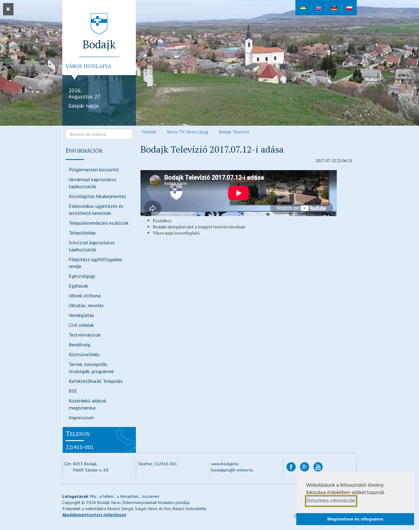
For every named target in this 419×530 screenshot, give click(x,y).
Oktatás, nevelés (86, 305)
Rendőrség (79, 344)
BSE (73, 391)
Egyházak (78, 286)
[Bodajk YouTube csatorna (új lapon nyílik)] (318, 466)
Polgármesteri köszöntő (94, 169)
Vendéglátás (81, 315)
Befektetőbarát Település (96, 381)
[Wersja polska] (349, 8)
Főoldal (149, 132)
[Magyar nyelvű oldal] (303, 8)
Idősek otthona (85, 295)
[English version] (318, 8)
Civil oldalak (81, 325)
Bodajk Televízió (234, 132)
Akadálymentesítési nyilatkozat (94, 514)
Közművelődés (84, 354)
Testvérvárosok (85, 335)
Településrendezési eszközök (99, 223)
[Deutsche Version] (333, 8)
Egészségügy (82, 276)
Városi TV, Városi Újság (187, 132)
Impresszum (81, 417)
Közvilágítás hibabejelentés (97, 196)
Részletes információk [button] (331, 500)
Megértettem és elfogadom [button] (355, 519)
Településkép (82, 233)
